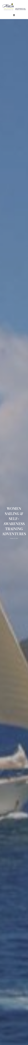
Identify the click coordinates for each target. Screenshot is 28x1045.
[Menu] (14, 15)
